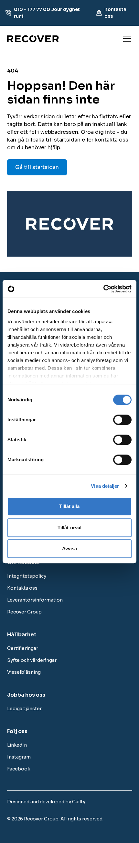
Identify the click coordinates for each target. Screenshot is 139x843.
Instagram (19, 757)
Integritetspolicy (26, 576)
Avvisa (69, 548)
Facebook (18, 769)
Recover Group (24, 612)
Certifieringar (22, 648)
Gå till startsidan (37, 167)
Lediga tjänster (24, 708)
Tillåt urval (69, 527)
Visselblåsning (24, 672)
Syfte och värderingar (32, 660)
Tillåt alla (69, 506)
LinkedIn (17, 745)
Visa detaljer (105, 486)
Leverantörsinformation (35, 600)
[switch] (122, 420)
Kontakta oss (22, 588)
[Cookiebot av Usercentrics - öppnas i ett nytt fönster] (103, 289)
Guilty (78, 802)
